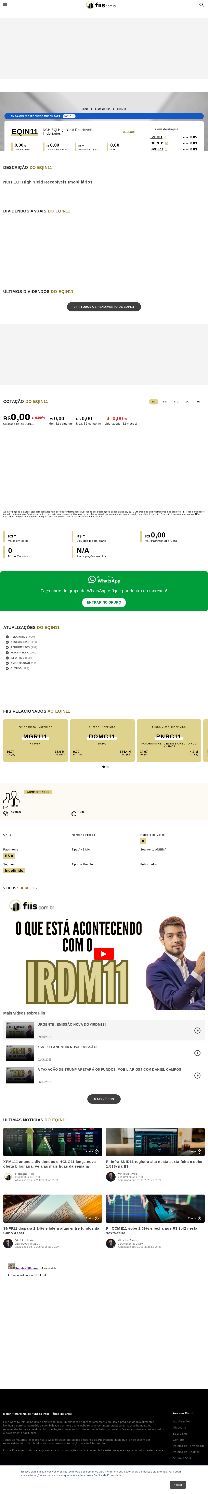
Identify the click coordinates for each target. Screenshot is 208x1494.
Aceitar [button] (178, 1484)
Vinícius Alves (127, 1173)
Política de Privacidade (189, 1445)
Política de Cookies (186, 1451)
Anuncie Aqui (182, 1458)
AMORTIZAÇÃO (20, 663)
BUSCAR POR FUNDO (201, 5)
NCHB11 (69, 116)
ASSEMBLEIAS (20, 642)
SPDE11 (157, 149)
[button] (103, 767)
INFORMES (17, 657)
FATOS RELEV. (20, 652)
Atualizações (182, 1421)
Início (85, 109)
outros (16, 668)
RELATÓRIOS (19, 636)
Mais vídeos (104, 1099)
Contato (178, 1439)
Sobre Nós (180, 1433)
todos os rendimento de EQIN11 (104, 306)
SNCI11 (156, 137)
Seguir (131, 132)
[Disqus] (104, 1312)
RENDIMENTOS (20, 647)
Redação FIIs (24, 1173)
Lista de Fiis (102, 109)
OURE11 (157, 143)
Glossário (179, 1427)
